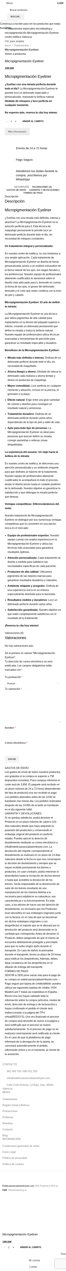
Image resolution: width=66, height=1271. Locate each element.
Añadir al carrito (33, 121)
